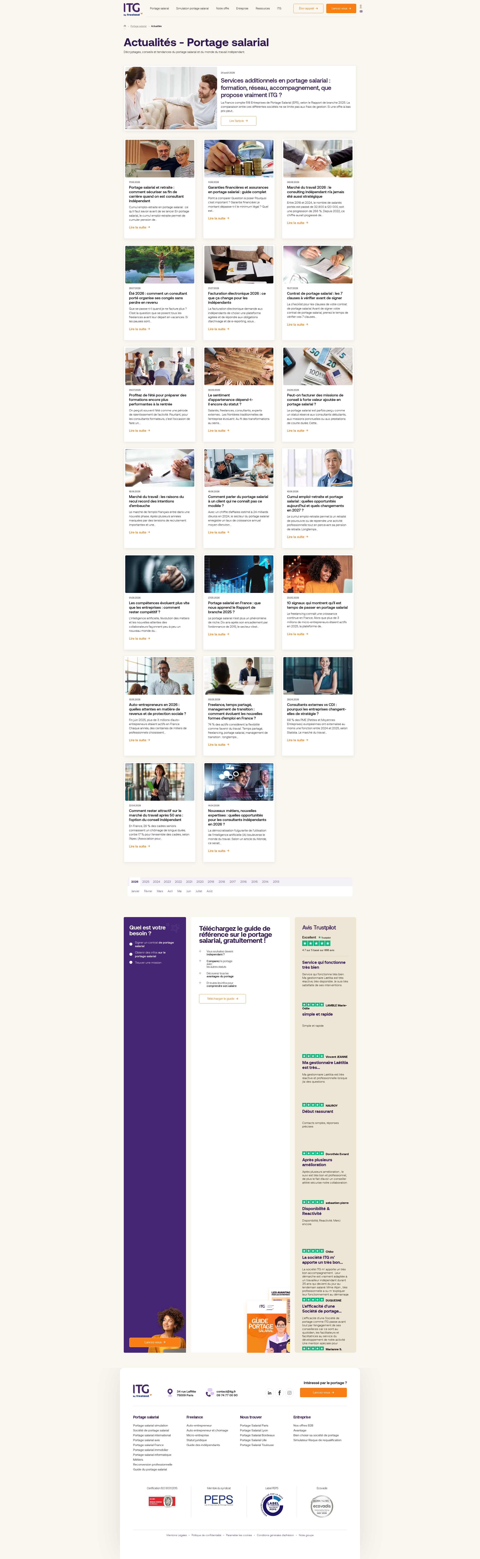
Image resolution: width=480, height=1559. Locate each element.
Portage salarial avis (146, 1440)
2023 (167, 881)
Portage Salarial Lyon (254, 1430)
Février (148, 891)
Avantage (299, 1430)
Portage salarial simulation (150, 1425)
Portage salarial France (148, 1445)
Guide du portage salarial (150, 1469)
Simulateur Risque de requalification (317, 1440)
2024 (156, 881)
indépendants (210, 1445)
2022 (178, 881)
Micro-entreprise (198, 1435)
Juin (188, 891)
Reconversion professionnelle (152, 1464)
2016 (243, 881)
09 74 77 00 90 (227, 1395)
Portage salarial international (152, 1435)
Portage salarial (159, 8)
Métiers (138, 1459)
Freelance (195, 1417)
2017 (233, 881)
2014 (265, 881)
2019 (211, 881)
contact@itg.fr (226, 1391)
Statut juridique (197, 1440)
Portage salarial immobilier (150, 1450)
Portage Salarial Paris (254, 1425)
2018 (222, 881)
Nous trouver (251, 1417)
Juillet (199, 891)
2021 (189, 881)
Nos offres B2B (303, 1425)
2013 (276, 881)
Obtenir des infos (150, 954)
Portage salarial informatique (152, 1455)
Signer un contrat (154, 944)
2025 (145, 881)
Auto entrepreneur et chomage (207, 1430)
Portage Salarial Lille (253, 1440)
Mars (160, 891)
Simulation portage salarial (192, 8)
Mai (179, 891)
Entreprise (242, 8)
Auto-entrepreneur (199, 1425)
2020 (200, 881)
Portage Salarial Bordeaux (257, 1435)
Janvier (135, 891)
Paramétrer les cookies (239, 1535)
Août (209, 891)
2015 (254, 881)
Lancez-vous (153, 1342)
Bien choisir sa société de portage (316, 1435)
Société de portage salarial (151, 1430)
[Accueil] (125, 26)
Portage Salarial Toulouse (257, 1445)
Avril (170, 891)
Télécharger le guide (220, 998)
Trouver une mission (148, 962)
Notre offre (222, 8)
